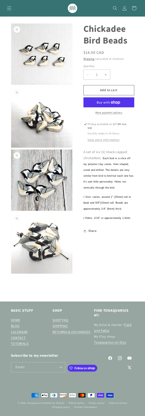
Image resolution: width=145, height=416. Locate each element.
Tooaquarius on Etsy (110, 342)
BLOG (15, 326)
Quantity (89, 66)
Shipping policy (61, 407)
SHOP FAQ (60, 320)
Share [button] (92, 231)
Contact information (85, 407)
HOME (15, 320)
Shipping (88, 59)
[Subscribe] (60, 367)
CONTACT (18, 337)
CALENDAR (19, 332)
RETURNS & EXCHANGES (71, 332)
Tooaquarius (34, 403)
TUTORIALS (20, 343)
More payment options (108, 112)
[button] (9, 8)
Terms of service (118, 403)
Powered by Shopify (53, 403)
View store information (104, 140)
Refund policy (76, 403)
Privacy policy (97, 403)
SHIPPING (60, 326)
